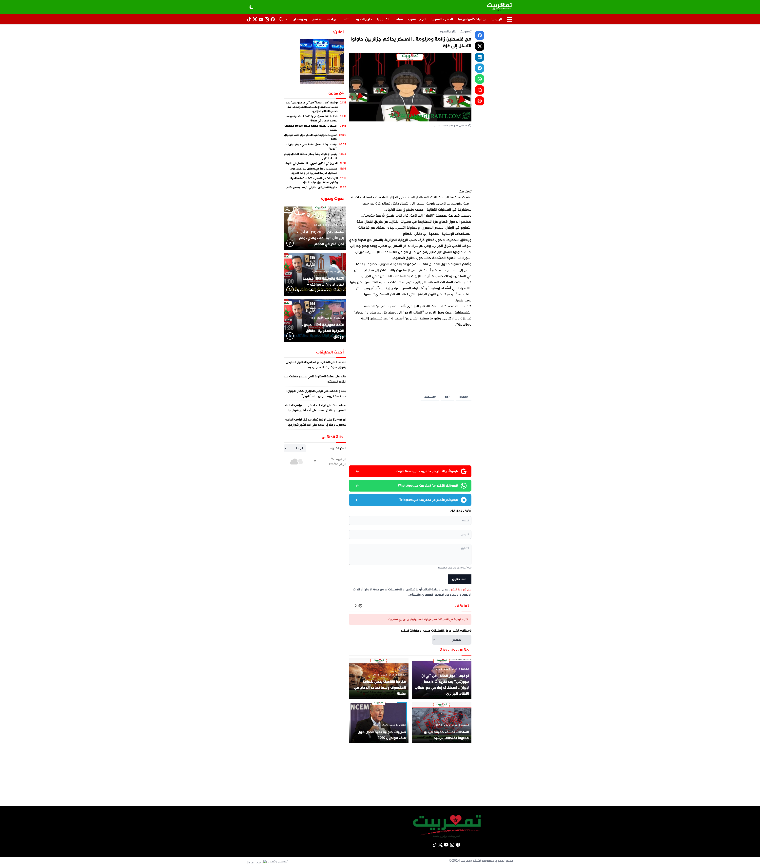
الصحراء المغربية (441, 19)
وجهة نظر (300, 19)
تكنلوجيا (383, 19)
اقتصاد (345, 19)
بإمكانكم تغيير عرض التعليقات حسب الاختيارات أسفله (436, 630)
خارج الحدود (363, 19)
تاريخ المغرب (417, 19)
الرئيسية (496, 19)
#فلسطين (430, 397)
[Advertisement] (410, 159)
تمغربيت (465, 31)
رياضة (331, 19)
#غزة (448, 397)
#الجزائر (463, 397)
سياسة (398, 19)
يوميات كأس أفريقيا (471, 19)
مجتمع (317, 19)
